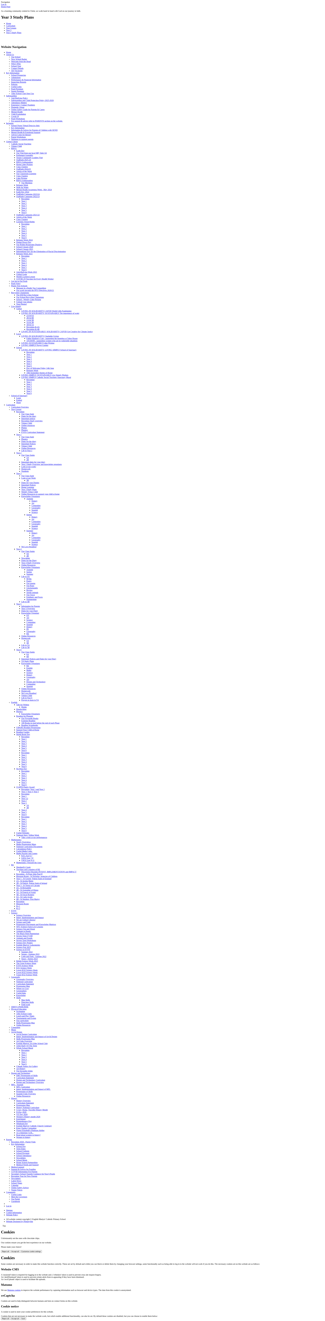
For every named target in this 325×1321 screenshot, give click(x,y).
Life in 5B (25, 647)
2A (27, 457)
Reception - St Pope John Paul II (29, 874)
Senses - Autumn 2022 (30, 954)
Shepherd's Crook (23, 867)
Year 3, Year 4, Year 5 (30, 792)
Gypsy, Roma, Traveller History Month (32, 1110)
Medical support (17, 1167)
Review (29, 590)
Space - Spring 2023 (29, 959)
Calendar (14, 1185)
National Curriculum (24, 982)
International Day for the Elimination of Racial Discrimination (41, 251)
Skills (18, 998)
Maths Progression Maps (26, 844)
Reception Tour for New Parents (24, 1176)
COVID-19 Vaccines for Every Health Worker (35, 279)
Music (13, 1030)
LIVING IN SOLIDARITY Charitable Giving (40, 336)
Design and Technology (36, 682)
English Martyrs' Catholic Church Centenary (34, 1126)
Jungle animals (32, 592)
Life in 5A (25, 645)
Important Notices (28, 444)
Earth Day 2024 (22, 192)
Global (19, 309)
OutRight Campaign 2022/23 (28, 196)
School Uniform (22, 1151)
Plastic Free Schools (19, 286)
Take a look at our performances (34, 837)
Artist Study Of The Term (26, 1046)
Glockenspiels (32, 588)
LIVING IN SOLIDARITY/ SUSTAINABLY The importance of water (50, 313)
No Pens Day (21, 769)
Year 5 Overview (28, 608)
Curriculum (10, 26)
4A (27, 554)
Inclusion (9, 123)
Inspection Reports (18, 82)
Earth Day (20, 151)
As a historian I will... (25, 1133)
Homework (25, 469)
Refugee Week (22, 185)
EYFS (13, 911)
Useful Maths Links (24, 851)
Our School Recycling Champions (30, 297)
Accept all (15, 1251)
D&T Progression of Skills (27, 1075)
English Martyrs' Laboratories (28, 945)
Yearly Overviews (23, 842)
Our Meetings (26, 183)
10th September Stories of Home (39, 373)
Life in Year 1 (26, 451)
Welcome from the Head (21, 61)
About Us (10, 55)
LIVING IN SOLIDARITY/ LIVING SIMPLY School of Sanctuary (49, 350)
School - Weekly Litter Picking (28, 299)
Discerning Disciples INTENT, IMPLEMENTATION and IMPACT (48, 872)
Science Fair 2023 (23, 947)
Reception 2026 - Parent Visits (23, 1142)
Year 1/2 (24, 798)
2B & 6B (30, 318)
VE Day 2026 (22, 1114)
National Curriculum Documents (29, 847)
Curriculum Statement (25, 984)
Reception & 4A (33, 327)
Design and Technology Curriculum (30, 1080)
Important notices (28, 418)
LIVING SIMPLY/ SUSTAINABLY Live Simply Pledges (44, 375)
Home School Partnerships (27, 1162)
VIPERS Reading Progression (28, 727)
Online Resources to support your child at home (40, 494)
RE (27, 634)
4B (27, 556)
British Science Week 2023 (27, 961)
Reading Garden (22, 732)
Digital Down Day (23, 242)
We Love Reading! (29, 547)
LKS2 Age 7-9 (27, 858)
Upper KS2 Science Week (26, 975)
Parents (9, 1140)
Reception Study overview (32, 421)
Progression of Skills (24, 1091)
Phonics (24, 430)
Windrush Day (22, 1123)
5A (27, 641)
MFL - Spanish (17, 1085)
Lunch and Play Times (25, 1016)
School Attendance (23, 1156)
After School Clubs (24, 1014)
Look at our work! (28, 467)
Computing (35, 505)
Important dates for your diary (33, 462)
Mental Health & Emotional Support (25, 132)
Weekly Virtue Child (29, 492)
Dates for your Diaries (30, 483)
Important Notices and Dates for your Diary (38, 659)
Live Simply (16, 306)
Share (18, 402)
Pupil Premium (17, 89)
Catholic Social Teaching (21, 144)
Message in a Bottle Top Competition (31, 288)
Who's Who (16, 64)
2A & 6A (30, 315)
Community (11, 1192)
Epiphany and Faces (34, 597)
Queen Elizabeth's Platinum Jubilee (30, 1130)
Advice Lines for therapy (21, 135)
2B (27, 460)
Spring (29, 515)
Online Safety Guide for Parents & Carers (28, 109)
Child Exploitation (18, 114)
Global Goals (21, 274)
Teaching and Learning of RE (28, 869)
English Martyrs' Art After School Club (32, 1043)
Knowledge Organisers (30, 496)
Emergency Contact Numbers (23, 105)
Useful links (21, 993)
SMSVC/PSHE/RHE (19, 1007)
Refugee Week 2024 (24, 240)
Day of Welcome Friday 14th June (40, 368)
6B (27, 657)
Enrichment (21, 1119)
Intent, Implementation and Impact (30, 917)
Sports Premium (17, 91)
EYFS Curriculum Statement (32, 432)
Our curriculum (22, 1020)
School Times (16, 1183)
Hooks (24, 707)
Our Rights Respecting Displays (29, 245)
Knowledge (21, 995)
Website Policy (12, 1215)
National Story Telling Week (27, 835)
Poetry (29, 581)
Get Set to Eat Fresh (19, 281)
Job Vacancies (16, 71)
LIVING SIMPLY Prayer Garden (34, 345)
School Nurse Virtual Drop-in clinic (25, 125)
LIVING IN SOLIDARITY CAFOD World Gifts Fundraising (46, 311)
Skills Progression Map (25, 1023)
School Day (21, 1146)
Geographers (21, 991)
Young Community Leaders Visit (29, 158)
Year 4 (24, 208)
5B (27, 643)
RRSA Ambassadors (24, 162)
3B (27, 480)
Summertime (31, 599)
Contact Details (17, 68)
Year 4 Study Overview (30, 563)
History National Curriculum (27, 1107)
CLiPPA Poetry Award (25, 787)
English (29, 668)
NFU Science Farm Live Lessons (29, 927)
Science (34, 512)
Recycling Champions (20, 293)
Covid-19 (15, 116)
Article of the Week (24, 171)
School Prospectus (18, 75)
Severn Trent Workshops (26, 940)
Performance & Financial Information (26, 80)
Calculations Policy (24, 849)
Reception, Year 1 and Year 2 (33, 789)
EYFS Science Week (24, 966)
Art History (20, 1069)
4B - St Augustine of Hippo (27, 890)
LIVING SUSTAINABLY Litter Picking (37, 343)
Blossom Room (22, 904)
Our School (15, 57)
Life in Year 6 (26, 698)
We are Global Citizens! (25, 920)
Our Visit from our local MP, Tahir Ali (31, 153)
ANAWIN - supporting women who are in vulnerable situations (51, 341)
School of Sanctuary (19, 396)
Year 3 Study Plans (13, 33)
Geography (35, 508)
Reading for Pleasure (24, 716)
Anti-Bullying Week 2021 (26, 272)
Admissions (16, 77)
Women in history (23, 1137)
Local (18, 334)
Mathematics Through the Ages (28, 863)
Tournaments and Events (26, 1018)
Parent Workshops (18, 137)
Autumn (29, 499)
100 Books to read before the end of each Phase (40, 723)
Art (32, 503)
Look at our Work (28, 478)
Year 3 (8, 30)
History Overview (23, 1101)
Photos (24, 428)
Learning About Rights (25, 222)
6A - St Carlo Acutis (24, 897)
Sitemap (9, 1210)
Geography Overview (25, 979)
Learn (18, 398)
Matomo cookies (14, 1290)
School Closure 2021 (24, 249)
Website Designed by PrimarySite (19, 1221)
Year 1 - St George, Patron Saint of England (33, 879)
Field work (25, 1004)
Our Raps (30, 586)
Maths (28, 670)
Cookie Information (14, 1213)
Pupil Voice (15, 283)
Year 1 (24, 201)
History (34, 501)
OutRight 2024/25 (23, 169)
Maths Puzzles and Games (26, 853)
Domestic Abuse (17, 107)
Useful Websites (22, 833)
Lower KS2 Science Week (27, 970)
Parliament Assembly (24, 155)
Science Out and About (25, 929)
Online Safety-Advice (20, 1188)
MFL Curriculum (23, 1087)
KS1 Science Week (24, 968)
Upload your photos (24, 302)
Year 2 (24, 203)
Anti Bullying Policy (19, 98)
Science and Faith (23, 922)
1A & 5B (30, 320)
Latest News (16, 1181)
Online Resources (28, 448)
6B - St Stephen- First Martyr (28, 899)
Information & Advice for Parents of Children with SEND (34, 130)
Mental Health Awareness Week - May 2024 (34, 190)
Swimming (20, 1011)
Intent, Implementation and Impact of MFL (33, 1089)
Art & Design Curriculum (26, 1034)
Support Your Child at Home (27, 730)
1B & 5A (30, 325)
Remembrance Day (24, 1121)
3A (27, 805)
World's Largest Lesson (25, 277)
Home (8, 23)
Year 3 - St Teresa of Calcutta (28, 885)
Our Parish (15, 1199)
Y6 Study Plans (27, 661)
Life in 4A (25, 576)
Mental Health (17, 112)
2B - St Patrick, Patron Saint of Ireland (31, 883)
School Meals (21, 1160)
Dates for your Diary (29, 611)
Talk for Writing (22, 705)
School (19, 348)
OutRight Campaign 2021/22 (28, 215)
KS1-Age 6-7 (26, 856)
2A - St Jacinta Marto (24, 881)
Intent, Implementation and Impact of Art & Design (36, 1037)
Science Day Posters (24, 943)
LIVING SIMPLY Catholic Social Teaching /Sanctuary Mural (46, 377)
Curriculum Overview (20, 407)
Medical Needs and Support (27, 1165)
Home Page (5, 7)
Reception (25, 199)
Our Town (30, 595)
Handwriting (21, 709)
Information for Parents (30, 606)
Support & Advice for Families (23, 1169)
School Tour (16, 66)
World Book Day (23, 734)
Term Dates (21, 1149)
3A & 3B (30, 322)
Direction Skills (27, 1002)
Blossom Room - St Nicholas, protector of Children (36, 876)
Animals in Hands (23, 931)
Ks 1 (18, 906)
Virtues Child (16, 146)
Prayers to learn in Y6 (30, 700)
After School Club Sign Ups (22, 93)
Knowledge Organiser (30, 613)
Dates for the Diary (29, 560)
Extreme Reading (28, 721)
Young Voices (16, 1190)
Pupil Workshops (18, 119)
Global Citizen (12, 142)
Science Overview (23, 915)
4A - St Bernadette (23, 888)
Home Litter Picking (24, 164)
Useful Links (16, 87)
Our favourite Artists (24, 1071)
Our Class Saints (28, 455)
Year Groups (11, 28)
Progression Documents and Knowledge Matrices (36, 924)
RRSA (14, 148)
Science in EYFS (23, 950)
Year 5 (24, 210)
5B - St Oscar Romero (25, 895)
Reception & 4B (32, 329)
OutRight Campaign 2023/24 (28, 194)
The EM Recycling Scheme (27, 295)
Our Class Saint (27, 414)
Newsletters (21, 1158)
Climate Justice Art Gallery (27, 1066)
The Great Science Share (26, 963)
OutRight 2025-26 (23, 160)
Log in (3, 4)
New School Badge (19, 59)
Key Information (12, 73)
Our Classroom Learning (26, 174)
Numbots (25, 471)
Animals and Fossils (24, 938)
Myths (28, 579)
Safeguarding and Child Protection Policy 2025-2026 (32, 100)
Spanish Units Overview (26, 1094)
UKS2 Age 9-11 (27, 860)
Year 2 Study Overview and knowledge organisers (41, 464)
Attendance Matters (19, 103)
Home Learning (27, 487)
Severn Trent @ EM (24, 936)
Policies (14, 84)
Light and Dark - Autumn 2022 (33, 956)
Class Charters (22, 167)
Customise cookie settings (31, 1251)
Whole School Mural (24, 1048)
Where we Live (22, 988)
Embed (19, 400)
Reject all (5, 1251)
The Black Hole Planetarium (27, 934)
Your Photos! (21, 304)
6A (27, 654)
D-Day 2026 (21, 1112)
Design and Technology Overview (30, 1082)
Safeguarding (11, 96)
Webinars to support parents (22, 139)
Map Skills (25, 1000)
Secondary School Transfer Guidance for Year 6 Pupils (33, 1174)
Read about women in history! (28, 1135)
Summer (29, 531)
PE (27, 629)
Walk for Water (22, 187)
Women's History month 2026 (28, 1117)
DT (27, 615)
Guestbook (15, 1201)
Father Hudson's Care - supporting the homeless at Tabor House (52, 338)
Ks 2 (18, 908)
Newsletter (25, 558)
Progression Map (23, 986)
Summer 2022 (27, 952)
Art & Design (16, 1032)
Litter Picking (21, 178)
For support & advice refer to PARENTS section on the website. (37, 121)
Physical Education (19, 1009)
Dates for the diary (28, 416)
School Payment (22, 1153)
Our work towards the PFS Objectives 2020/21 (35, 290)
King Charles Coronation (26, 1128)
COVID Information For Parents (24, 1172)
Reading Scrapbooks (29, 725)
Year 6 (24, 212)
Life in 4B (25, 602)
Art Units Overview (24, 1041)
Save (23, 1319)
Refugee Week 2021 (24, 254)
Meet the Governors (19, 1197)
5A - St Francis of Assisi (26, 892)
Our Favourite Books (29, 718)
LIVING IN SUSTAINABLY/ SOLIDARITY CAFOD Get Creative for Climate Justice (57, 332)
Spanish (34, 510)
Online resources (28, 425)
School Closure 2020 (24, 247)
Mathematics (16, 840)
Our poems (30, 583)
